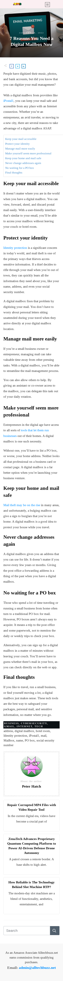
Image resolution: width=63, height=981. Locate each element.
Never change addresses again (23, 163)
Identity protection (15, 247)
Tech (38, 726)
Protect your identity (17, 143)
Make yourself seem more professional (28, 153)
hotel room (43, 731)
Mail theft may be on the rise (21, 505)
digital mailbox (24, 731)
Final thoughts (13, 172)
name (19, 740)
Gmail (9, 726)
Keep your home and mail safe (23, 158)
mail (43, 735)
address (8, 731)
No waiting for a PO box (19, 167)
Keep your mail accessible (20, 139)
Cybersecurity (34, 723)
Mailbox (9, 740)
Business (11, 723)
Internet (24, 726)
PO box (30, 740)
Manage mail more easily (20, 148)
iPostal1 (8, 100)
